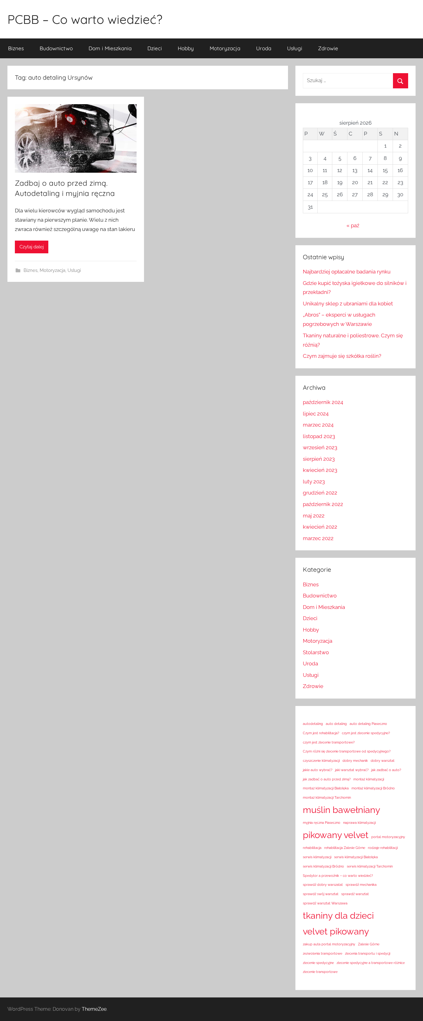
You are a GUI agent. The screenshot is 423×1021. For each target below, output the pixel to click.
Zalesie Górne (368, 944)
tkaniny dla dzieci (338, 915)
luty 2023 (314, 481)
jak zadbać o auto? (386, 770)
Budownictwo (56, 48)
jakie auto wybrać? (317, 770)
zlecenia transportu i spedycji (367, 953)
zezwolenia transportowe (322, 953)
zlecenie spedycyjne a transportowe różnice (371, 963)
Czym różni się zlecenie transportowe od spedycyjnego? (346, 751)
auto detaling (336, 724)
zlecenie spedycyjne (318, 963)
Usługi (294, 48)
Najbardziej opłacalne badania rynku (346, 272)
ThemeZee (94, 1009)
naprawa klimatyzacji (359, 822)
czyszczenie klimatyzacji (321, 760)
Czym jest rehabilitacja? (321, 733)
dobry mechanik (355, 760)
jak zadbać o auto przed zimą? (327, 779)
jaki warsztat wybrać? (351, 770)
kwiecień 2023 (320, 470)
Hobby (186, 48)
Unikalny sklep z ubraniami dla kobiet (348, 303)
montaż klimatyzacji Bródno (373, 788)
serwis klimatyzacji (317, 857)
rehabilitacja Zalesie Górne (344, 848)
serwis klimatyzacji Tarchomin (370, 866)
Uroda (263, 48)
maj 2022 (314, 516)
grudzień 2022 (320, 493)
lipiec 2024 (316, 414)
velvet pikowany (336, 931)
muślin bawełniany (341, 809)
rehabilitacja (312, 848)
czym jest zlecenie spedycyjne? (366, 733)
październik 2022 (323, 504)
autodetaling (313, 724)
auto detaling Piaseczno (368, 724)
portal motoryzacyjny (388, 837)
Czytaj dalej (32, 247)
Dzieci (154, 48)
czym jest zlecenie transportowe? (329, 742)
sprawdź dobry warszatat (323, 884)
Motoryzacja (225, 48)
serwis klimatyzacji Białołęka (356, 857)
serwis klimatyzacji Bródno (323, 866)
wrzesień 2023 (320, 447)
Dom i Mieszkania (110, 48)
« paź (353, 225)
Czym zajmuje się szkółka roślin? (342, 356)
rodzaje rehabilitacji (383, 848)
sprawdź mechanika (361, 884)
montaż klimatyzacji (368, 779)
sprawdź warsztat (355, 894)
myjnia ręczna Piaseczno (321, 822)
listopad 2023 (319, 436)
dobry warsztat (383, 760)
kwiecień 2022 (320, 527)
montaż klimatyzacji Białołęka (326, 788)
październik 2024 (323, 402)
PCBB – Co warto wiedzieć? (84, 19)
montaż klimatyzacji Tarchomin (327, 797)
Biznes (16, 48)
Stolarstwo (316, 652)
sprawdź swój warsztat (320, 894)
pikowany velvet (335, 834)
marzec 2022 (318, 538)
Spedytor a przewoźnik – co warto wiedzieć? (338, 875)
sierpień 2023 (319, 459)
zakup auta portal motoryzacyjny (329, 944)
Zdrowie (328, 48)
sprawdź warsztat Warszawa (325, 903)
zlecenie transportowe (320, 972)
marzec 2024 (318, 425)
